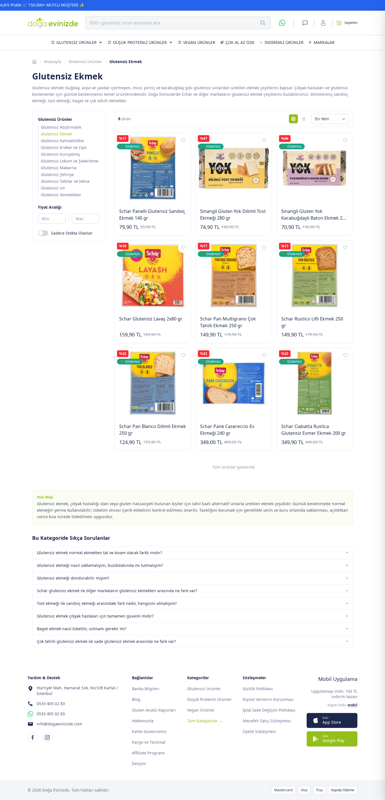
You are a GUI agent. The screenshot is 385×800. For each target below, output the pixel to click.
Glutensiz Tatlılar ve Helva (65, 181)
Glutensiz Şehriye (57, 174)
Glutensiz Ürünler (76, 42)
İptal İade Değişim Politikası (269, 710)
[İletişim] (305, 22)
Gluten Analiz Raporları (154, 710)
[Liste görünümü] (303, 118)
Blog (136, 699)
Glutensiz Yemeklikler (61, 194)
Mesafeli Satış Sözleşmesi (267, 720)
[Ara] (263, 23)
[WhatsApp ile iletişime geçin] (282, 22)
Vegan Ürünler (199, 42)
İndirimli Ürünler (284, 42)
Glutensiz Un (53, 188)
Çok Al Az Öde (240, 42)
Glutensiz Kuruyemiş (60, 154)
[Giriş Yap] (323, 22)
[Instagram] (47, 737)
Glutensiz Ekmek (56, 134)
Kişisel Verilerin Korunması (268, 699)
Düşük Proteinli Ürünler (140, 42)
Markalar (324, 42)
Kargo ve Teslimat (148, 742)
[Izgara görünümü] (293, 118)
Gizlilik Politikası (258, 688)
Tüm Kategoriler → (205, 720)
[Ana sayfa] (34, 61)
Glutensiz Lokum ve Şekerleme (69, 161)
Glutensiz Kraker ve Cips (64, 147)
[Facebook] (33, 737)
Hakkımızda (143, 720)
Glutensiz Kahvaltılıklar (62, 140)
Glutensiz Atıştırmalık (61, 127)
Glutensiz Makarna (58, 167)
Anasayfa (52, 61)
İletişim (139, 763)
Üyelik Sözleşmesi (259, 731)
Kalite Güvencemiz (149, 731)
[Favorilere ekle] (183, 140)
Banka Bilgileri (145, 688)
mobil (352, 705)
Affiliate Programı (148, 753)
